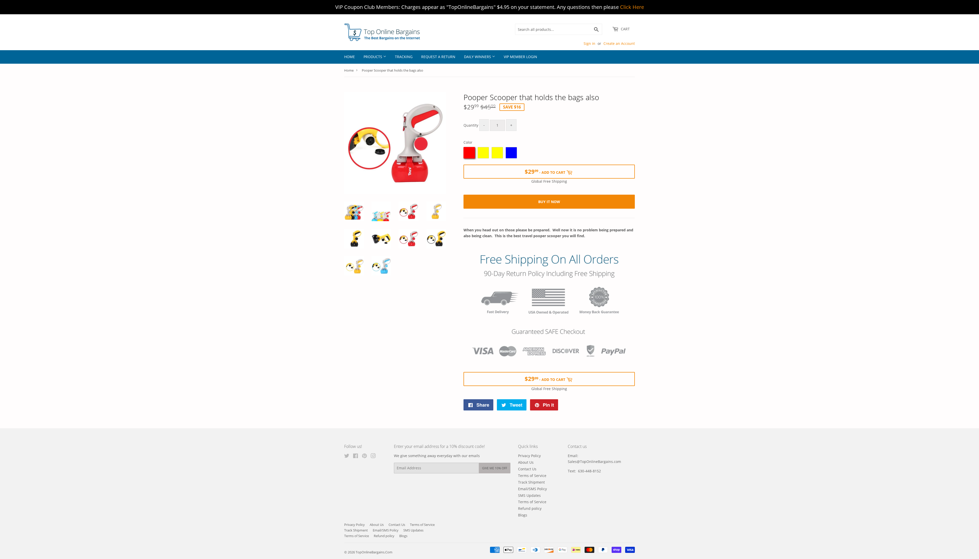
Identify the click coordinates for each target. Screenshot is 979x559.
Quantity (470, 125)
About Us (526, 462)
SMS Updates (529, 495)
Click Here (632, 7)
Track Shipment (531, 482)
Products (373, 56)
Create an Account (619, 43)
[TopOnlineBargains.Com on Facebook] (355, 456)
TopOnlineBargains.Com (374, 552)
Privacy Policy (529, 455)
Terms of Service (532, 475)
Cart (625, 28)
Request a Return (438, 56)
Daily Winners (478, 56)
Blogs (522, 515)
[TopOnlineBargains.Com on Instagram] (373, 456)
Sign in (589, 43)
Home (349, 56)
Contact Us (527, 469)
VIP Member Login (520, 56)
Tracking (404, 56)
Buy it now (549, 201)
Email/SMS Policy (532, 488)
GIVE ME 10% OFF (494, 468)
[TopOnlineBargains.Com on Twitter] (346, 456)
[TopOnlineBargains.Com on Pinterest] (364, 456)
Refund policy (530, 508)
